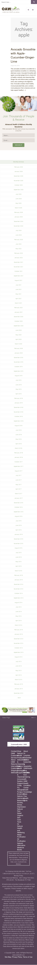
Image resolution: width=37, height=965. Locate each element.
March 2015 (18, 571)
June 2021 (18, 289)
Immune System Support (20, 781)
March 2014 (18, 625)
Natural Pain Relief (20, 811)
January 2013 (18, 689)
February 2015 (18, 575)
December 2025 (18, 176)
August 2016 (18, 516)
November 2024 (18, 226)
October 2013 (19, 648)
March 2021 (18, 303)
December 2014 (18, 584)
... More (19, 698)
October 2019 (18, 366)
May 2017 (18, 484)
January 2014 (18, 634)
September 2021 (18, 276)
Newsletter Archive (26, 758)
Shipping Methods (14, 771)
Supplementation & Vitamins (20, 774)
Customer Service (14, 756)
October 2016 (18, 507)
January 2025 (18, 217)
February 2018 (18, 453)
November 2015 (18, 543)
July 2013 (18, 661)
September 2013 (18, 652)
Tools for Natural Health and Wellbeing (20, 827)
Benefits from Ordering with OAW (26, 776)
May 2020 (18, 335)
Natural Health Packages (20, 768)
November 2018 (18, 412)
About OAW (13, 761)
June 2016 (18, 525)
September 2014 (18, 598)
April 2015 (19, 566)
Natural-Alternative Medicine (20, 845)
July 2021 (18, 285)
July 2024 (18, 230)
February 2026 (18, 167)
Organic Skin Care (20, 817)
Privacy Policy (17, 957)
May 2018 (18, 439)
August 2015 (18, 548)
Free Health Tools (25, 798)
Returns (14, 764)
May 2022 (18, 249)
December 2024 (18, 221)
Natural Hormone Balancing (20, 798)
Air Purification (20, 840)
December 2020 (18, 317)
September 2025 (18, 190)
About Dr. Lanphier (26, 753)
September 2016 (18, 512)
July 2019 (18, 380)
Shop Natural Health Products (20, 754)
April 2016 (18, 530)
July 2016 (18, 521)
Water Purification (20, 835)
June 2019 (18, 385)
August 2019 (18, 376)
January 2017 (18, 498)
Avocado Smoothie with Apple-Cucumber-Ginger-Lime (23, 55)
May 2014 (18, 616)
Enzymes (20, 794)
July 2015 (18, 552)
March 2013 (18, 679)
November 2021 (18, 267)
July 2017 (18, 475)
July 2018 (18, 430)
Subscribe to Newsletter (26, 764)
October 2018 (19, 416)
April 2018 (19, 444)
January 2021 (18, 312)
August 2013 (18, 657)
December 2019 (18, 357)
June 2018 (18, 435)
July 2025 (18, 194)
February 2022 (18, 253)
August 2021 (18, 280)
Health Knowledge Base (26, 792)
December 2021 (18, 262)
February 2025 (18, 212)
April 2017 (18, 489)
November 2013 (18, 643)
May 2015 (18, 562)
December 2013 (18, 639)
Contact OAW (14, 752)
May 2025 (18, 203)
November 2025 (18, 180)
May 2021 (18, 294)
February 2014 (18, 630)
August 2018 (18, 425)
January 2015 (18, 580)
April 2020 (19, 339)
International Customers (14, 767)
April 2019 (18, 394)
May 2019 (18, 389)
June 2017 (18, 480)
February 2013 (18, 684)
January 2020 (18, 353)
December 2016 (18, 503)
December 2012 (18, 693)
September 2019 (18, 371)
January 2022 (18, 258)
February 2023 (18, 239)
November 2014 (18, 589)
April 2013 (19, 675)
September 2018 (18, 421)
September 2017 (18, 466)
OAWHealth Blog (26, 769)
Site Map (8, 957)
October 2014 (19, 593)
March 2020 (18, 344)
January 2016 (18, 534)
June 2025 (18, 199)
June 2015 (18, 557)
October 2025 (19, 185)
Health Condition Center (26, 785)
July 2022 (18, 244)
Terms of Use (27, 957)
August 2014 (18, 602)
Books (19, 849)
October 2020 (19, 321)
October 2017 (18, 462)
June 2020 (18, 330)
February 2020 (18, 348)
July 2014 (18, 607)
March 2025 (18, 208)
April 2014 (19, 620)
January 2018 (18, 457)
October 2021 (19, 271)
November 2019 (18, 362)
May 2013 (18, 670)
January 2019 (18, 403)
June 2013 (18, 666)
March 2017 (18, 493)
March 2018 (18, 448)
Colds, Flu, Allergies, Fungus (20, 788)
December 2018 (18, 407)
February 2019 (18, 398)
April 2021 (19, 298)
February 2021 (18, 308)
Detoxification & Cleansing (20, 762)
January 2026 (18, 171)
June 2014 (18, 611)
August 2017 (18, 471)
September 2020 (18, 326)
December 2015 (18, 539)
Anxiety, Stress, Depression (20, 804)
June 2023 (18, 235)
